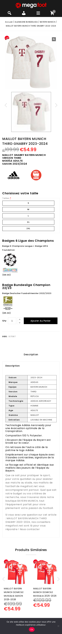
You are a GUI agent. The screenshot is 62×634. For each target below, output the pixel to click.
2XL (28, 228)
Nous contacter (30, 529)
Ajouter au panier (41, 320)
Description (31, 354)
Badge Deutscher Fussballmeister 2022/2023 (26, 293)
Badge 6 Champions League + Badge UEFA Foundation (25, 248)
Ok (31, 629)
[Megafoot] (31, 5)
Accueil (8, 22)
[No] (58, 625)
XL (28, 222)
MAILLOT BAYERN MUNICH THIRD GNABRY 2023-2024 (26, 520)
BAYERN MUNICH (47, 22)
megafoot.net (29, 486)
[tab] (31, 354)
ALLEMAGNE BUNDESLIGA (26, 22)
